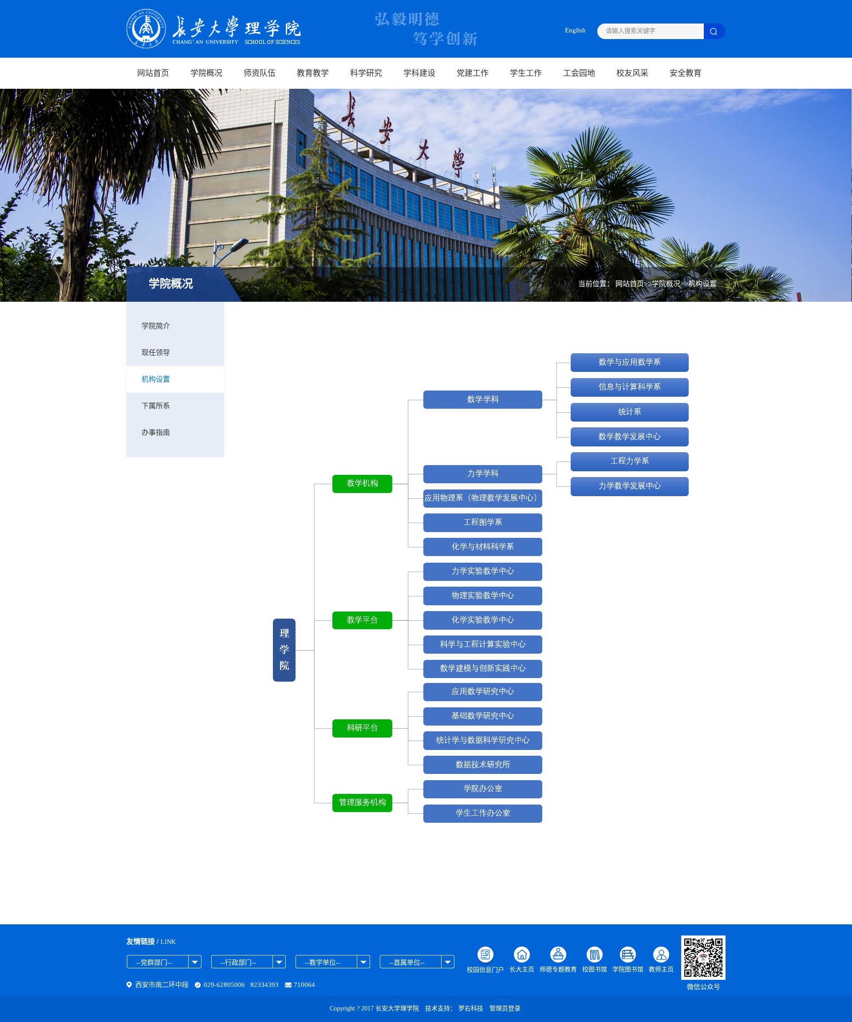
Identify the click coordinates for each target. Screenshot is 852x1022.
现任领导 (156, 352)
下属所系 (156, 406)
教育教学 (313, 73)
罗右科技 (470, 1008)
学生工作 (526, 73)
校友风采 (632, 73)
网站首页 (153, 73)
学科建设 (419, 73)
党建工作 (473, 73)
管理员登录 (505, 1008)
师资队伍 (260, 73)
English (575, 30)
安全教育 (686, 73)
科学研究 (366, 73)
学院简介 (156, 326)
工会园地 (579, 73)
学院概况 (206, 73)
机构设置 (156, 379)
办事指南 (156, 432)
